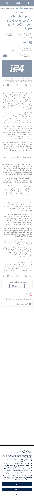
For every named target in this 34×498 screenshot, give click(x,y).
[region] (17, 471)
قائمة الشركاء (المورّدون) (26, 460)
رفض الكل (16, 489)
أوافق (17, 484)
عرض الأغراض (16, 494)
